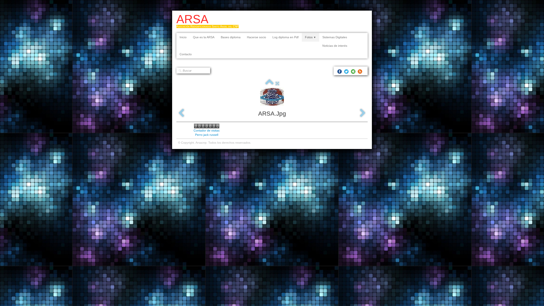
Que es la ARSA (203, 37)
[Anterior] (181, 113)
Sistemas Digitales (334, 37)
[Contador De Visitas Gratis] (206, 126)
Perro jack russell (206, 134)
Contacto (186, 54)
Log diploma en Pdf (285, 37)
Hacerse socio (256, 37)
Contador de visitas (207, 130)
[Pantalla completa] (277, 83)
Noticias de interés (334, 45)
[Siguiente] (363, 113)
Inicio (183, 37)
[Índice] (269, 83)
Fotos (310, 37)
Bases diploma (231, 37)
